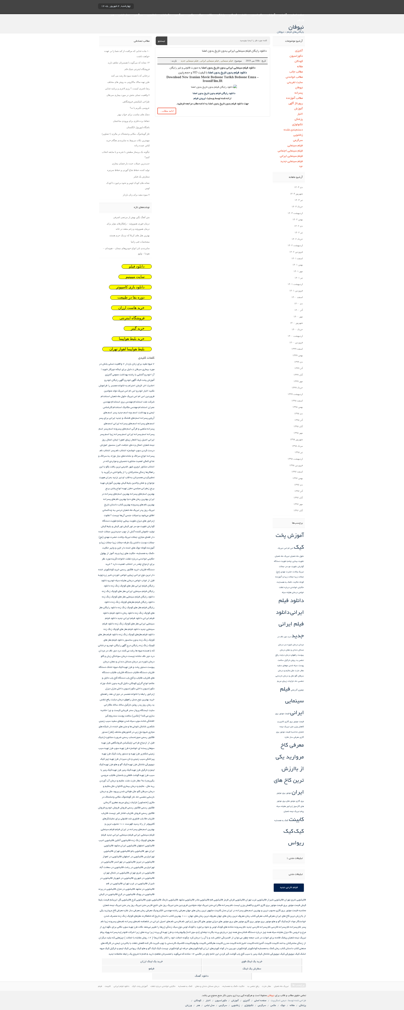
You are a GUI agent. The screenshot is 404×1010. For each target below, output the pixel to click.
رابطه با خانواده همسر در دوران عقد (127, 694)
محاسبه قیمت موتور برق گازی (291, 910)
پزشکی (221, 15)
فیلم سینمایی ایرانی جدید (120, 835)
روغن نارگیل (289, 660)
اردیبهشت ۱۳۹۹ (295, 394)
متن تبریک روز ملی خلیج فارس (162, 905)
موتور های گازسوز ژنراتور (198, 921)
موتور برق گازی (252, 921)
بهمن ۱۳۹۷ (297, 478)
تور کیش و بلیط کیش (112, 526)
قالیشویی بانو (137, 851)
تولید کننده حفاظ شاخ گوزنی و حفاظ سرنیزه (128, 170)
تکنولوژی (165, 15)
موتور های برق (288, 801)
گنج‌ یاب (240, 954)
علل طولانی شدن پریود (124, 791)
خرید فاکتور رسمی (129, 569)
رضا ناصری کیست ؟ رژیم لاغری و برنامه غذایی (127, 88)
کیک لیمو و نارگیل (119, 948)
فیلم (117, 829)
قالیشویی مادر (202, 900)
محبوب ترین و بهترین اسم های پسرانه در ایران (251, 910)
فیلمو (151, 968)
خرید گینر (138, 328)
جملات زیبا (299, 577)
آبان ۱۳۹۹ (298, 374)
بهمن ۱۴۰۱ (297, 264)
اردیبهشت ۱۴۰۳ (295, 213)
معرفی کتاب (269, 916)
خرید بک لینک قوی (252, 961)
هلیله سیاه (281, 806)
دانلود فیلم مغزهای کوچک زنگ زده (136, 634)
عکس (191, 15)
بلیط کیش (126, 483)
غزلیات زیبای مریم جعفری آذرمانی (120, 802)
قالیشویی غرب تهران (256, 900)
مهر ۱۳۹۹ (298, 381)
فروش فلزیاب (133, 813)
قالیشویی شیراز (275, 900)
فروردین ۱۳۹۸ (296, 465)
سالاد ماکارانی (111, 705)
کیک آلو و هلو (149, 948)
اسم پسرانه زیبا (118, 434)
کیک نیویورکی (292, 954)
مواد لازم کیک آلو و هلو (283, 921)
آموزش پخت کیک (145, 380)
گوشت (233, 954)
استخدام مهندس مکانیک (134, 407)
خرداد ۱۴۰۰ (297, 329)
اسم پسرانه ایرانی (136, 434)
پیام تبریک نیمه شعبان (294, 811)
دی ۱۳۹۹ (298, 362)
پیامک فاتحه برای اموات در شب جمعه (268, 937)
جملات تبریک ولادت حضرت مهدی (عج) (118, 537)
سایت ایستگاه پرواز (144, 710)
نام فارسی (179, 921)
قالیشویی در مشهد (145, 889)
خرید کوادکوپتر (111, 569)
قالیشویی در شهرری (144, 878)
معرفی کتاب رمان (253, 916)
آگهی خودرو (130, 380)
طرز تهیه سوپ (121, 748)
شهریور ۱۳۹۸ (296, 439)
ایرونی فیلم (200, 98)
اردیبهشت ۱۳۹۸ (295, 458)
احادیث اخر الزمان (145, 385)
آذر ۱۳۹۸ (298, 420)
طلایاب (112, 775)
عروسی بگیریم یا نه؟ (140, 108)
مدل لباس (124, 15)
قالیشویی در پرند (107, 889)
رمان (149, 705)
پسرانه (299, 93)
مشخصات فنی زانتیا (140, 241)
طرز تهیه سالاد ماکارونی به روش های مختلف (128, 82)
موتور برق (286, 793)
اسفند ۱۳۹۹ (297, 348)
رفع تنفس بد (253, 986)
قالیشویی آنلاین (123, 840)
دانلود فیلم (137, 266)
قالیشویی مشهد (186, 900)
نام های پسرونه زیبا (114, 921)
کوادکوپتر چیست (170, 948)
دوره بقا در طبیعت (131, 297)
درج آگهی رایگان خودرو (119, 645)
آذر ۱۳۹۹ (298, 368)
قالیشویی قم (216, 900)
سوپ (138, 721)
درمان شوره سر (291, 645)
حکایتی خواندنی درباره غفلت (291, 587)
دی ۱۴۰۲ (298, 226)
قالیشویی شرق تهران (295, 900)
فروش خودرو (112, 807)
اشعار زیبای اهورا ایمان (125, 440)
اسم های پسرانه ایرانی (125, 423)
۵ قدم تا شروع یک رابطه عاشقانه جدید (128, 954)
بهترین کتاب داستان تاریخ (117, 504)
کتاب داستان (292, 948)
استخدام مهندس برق (131, 402)
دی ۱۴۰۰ (298, 303)
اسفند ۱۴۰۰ (297, 297)
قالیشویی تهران (122, 851)
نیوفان (299, 87)
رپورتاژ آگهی (295, 103)
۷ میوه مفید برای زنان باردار (136, 194)
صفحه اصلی (297, 15)
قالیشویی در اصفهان (132, 856)
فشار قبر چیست (117, 813)
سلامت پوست (125, 716)
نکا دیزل (287, 932)
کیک (299, 832)
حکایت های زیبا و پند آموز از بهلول (117, 553)
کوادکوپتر (252, 948)
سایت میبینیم (135, 277)
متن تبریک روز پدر (136, 905)
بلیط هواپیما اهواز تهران (127, 349)
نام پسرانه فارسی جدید (258, 927)
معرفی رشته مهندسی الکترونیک (169, 910)
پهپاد (107, 932)
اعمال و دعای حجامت (131, 445)
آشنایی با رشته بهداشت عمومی (128, 374)
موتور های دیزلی (220, 921)
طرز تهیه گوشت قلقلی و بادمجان (132, 775)
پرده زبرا (154, 932)
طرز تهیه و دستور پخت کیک (125, 753)
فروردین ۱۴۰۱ (296, 290)
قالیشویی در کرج (126, 894)
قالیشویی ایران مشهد (125, 845)
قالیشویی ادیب (106, 840)
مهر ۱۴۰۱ (298, 271)
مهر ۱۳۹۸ (298, 433)
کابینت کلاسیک (184, 943)
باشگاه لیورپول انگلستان (138, 127)
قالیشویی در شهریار (123, 878)
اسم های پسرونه (122, 429)
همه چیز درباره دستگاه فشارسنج (254, 932)
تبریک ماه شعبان (282, 556)
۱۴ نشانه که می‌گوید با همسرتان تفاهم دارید (129, 62)
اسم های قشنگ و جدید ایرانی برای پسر (119, 418)
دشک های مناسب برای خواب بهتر (133, 114)
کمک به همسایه (281, 821)
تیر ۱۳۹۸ (299, 452)
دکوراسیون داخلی (145, 688)
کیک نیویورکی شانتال (273, 954)
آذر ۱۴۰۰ (298, 310)
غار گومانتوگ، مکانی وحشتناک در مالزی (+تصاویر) (126, 134)
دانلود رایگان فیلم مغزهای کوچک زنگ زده (132, 602)
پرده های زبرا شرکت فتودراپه (133, 932)
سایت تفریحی (295, 82)
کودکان (233, 15)
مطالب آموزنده (294, 98)
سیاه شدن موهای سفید (287, 666)
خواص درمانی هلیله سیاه (293, 593)
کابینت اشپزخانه (245, 943)
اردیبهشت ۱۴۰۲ (295, 245)
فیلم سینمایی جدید (189, 60)
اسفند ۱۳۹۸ (297, 400)
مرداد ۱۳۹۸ (297, 446)
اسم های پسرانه (146, 423)
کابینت (296, 820)
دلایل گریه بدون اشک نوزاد (114, 683)
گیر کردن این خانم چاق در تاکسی (212, 954)
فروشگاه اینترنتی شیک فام (137, 69)
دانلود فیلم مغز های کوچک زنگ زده (122, 629)
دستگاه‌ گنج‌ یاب (117, 678)
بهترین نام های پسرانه (114, 499)
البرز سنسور (114, 445)
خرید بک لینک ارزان (151, 961)
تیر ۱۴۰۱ (299, 277)
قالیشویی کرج (139, 900)
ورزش (300, 20)
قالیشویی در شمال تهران (116, 873)
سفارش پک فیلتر (142, 176)
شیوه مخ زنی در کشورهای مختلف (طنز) (128, 732)
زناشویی (151, 15)
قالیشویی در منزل (126, 889)
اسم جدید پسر (120, 412)
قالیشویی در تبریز (145, 862)
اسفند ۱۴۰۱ (297, 258)
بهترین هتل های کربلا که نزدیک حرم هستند (129, 235)
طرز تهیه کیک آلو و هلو (125, 764)
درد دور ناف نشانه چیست (141, 656)
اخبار (243, 15)
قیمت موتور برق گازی (294, 722)
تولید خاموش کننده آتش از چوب (138, 531)
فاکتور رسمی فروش (130, 807)
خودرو (111, 580)
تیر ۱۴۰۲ (299, 232)
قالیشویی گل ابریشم (120, 900)
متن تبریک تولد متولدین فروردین (196, 905)
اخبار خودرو (142, 391)
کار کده (148, 943)
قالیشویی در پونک (145, 894)
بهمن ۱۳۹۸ (297, 407)
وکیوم (182, 932)
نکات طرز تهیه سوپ (133, 927)
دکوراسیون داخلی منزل (123, 688)
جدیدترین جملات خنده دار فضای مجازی (131, 163)
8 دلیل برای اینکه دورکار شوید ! (117, 369)
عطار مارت (299, 671)
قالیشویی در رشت (133, 867)
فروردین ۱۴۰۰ (296, 342)
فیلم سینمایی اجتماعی (290, 151)
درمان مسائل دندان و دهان (124, 661)
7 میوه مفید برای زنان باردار (139, 364)
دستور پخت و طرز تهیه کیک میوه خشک (127, 667)
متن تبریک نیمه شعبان (114, 905)
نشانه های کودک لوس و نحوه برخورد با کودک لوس (208, 927)
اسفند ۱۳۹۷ (297, 471)
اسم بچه (133, 412)
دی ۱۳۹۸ (298, 413)
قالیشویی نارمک (170, 900)
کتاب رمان (280, 948)
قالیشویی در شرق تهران (142, 873)
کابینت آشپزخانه (262, 943)
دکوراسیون (257, 15)
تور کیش (128, 526)
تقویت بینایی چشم (295, 561)
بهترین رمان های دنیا (137, 499)
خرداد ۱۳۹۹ (297, 387)
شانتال (142, 726)
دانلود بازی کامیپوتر (130, 287)
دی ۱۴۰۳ (298, 187)
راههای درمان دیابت (288, 655)
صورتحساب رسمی (131, 737)
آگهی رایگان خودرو (114, 380)
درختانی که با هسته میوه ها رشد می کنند (130, 75)
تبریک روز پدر (147, 510)
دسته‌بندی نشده (293, 129)
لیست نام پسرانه (231, 905)
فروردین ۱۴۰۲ (296, 252)
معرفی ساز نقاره (292, 737)
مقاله (210, 15)
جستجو (161, 41)
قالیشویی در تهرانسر (125, 862)
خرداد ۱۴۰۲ (297, 239)
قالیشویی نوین (153, 900)
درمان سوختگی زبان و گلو (114, 656)
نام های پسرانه (132, 921)
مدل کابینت (220, 910)
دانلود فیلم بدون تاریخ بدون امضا (227, 72)
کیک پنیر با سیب (253, 954)
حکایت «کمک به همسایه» (287, 582)
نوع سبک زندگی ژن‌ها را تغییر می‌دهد (163, 927)
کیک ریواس (135, 948)
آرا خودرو (149, 374)
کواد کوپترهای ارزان (213, 948)
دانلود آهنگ (202, 976)
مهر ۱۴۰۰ (298, 316)
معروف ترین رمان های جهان (231, 916)
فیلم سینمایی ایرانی (209, 60)
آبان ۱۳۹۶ (298, 510)
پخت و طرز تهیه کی (169, 932)
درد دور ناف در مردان (110, 650)
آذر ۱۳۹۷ (298, 491)
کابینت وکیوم (199, 943)
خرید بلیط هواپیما (132, 339)
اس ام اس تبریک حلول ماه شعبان (127, 396)
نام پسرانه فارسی (280, 927)
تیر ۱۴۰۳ (299, 200)
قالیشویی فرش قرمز (234, 900)
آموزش (271, 15)
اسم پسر (108, 429)
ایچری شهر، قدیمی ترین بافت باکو (123, 466)
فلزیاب (104, 813)
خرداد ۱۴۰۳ (297, 206)
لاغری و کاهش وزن (250, 905)
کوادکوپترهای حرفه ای (190, 948)
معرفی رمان (146, 910)
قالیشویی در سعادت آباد (111, 867)
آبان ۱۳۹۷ (298, 497)
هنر (112, 15)
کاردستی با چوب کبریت (164, 943)
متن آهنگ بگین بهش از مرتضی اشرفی (131, 217)
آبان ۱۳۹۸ (298, 426)
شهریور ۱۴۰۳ (296, 193)
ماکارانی (217, 905)
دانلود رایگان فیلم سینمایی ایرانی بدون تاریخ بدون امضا (234, 51)
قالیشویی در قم (114, 883)
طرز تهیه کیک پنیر (131, 770)
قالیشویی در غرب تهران (135, 883)
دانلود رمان (128, 613)
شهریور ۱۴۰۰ (296, 323)
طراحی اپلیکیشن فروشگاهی (136, 101)
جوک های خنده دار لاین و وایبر (125, 548)
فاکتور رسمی (147, 807)
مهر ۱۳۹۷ (298, 504)
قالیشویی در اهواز (112, 856)
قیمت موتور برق (282, 714)
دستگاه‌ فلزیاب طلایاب (121, 672)
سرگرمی (179, 15)
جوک (200, 15)
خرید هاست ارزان (131, 308)
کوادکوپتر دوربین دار (236, 948)
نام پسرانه (295, 927)
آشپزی (283, 15)
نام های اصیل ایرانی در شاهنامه (157, 921)
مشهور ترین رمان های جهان (200, 910)
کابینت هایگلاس (214, 943)
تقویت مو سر (291, 567)
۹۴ (301, 166)
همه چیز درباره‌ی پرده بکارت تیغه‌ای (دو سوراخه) (211, 932)
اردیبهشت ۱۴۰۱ (295, 284)
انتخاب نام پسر (118, 450)
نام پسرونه (240, 927)
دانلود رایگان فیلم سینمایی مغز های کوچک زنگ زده (128, 597)
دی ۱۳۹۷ (298, 484)
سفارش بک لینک (252, 968)
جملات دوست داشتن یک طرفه (139, 542)
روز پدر (142, 705)
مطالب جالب (296, 72)
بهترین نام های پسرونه (142, 504)
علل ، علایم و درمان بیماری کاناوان (132, 786)
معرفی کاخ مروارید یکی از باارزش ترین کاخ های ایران (289, 769)
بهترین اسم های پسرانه (142, 494)
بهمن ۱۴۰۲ (297, 219)
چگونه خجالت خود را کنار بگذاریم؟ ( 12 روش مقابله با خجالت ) (156, 937)
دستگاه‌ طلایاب (140, 672)
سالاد (121, 705)
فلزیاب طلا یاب (147, 818)
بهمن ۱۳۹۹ (297, 355)
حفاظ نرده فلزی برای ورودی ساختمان (131, 121)
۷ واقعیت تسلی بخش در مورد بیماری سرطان (128, 95)
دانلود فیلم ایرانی (121, 986)
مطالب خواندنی (294, 77)
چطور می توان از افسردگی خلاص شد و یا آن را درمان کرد (219, 937)
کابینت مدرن (229, 943)
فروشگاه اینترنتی (132, 318)
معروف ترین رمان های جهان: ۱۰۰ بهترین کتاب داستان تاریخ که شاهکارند (179, 916)
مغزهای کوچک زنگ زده (129, 916)
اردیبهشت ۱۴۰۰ (295, 336)
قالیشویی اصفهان (145, 845)
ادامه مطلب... (167, 111)
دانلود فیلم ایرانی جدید (290, 624)
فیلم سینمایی (227, 60)
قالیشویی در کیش (108, 894)
